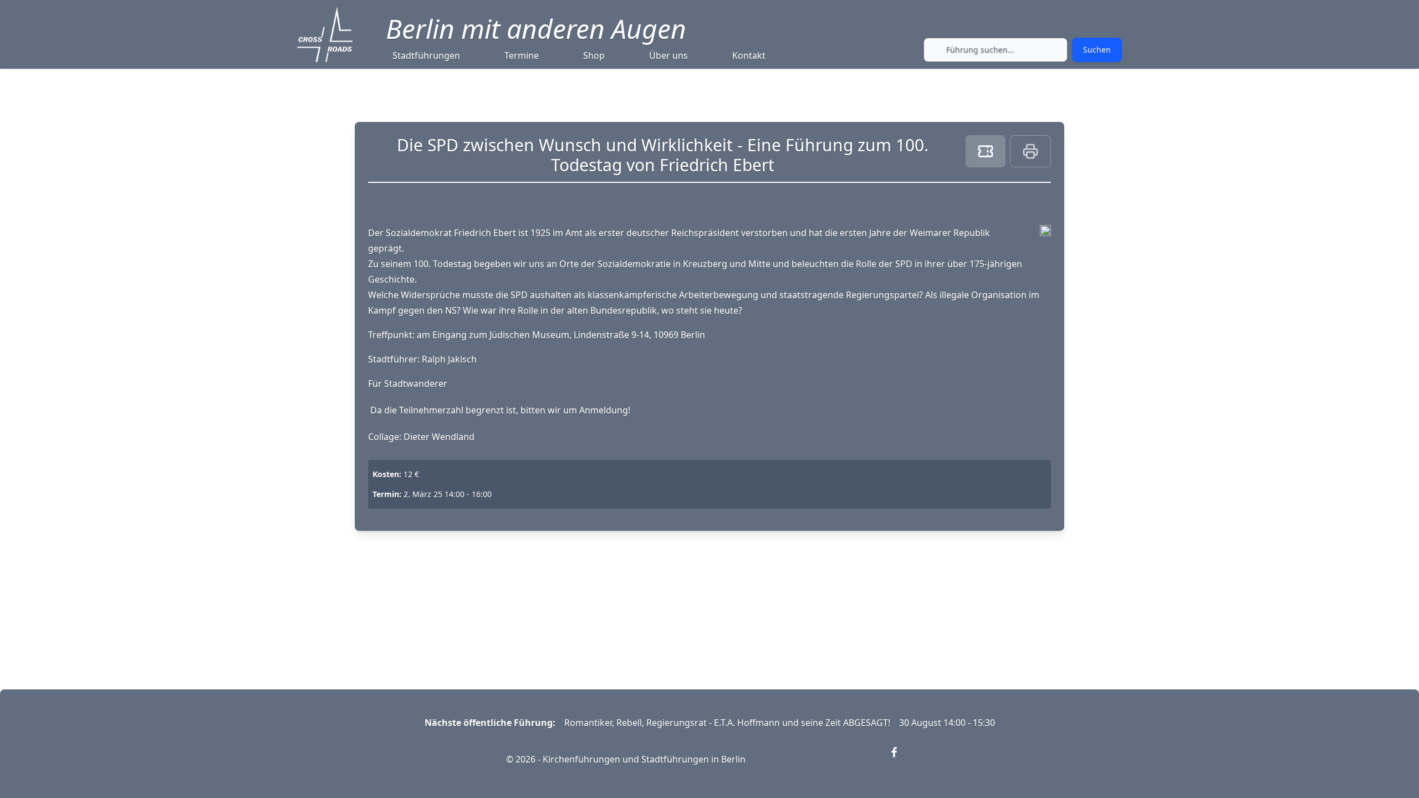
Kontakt (748, 55)
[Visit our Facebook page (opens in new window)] (901, 759)
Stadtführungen (426, 55)
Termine (521, 55)
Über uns (668, 55)
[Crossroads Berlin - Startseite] (325, 34)
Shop (594, 55)
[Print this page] (1030, 151)
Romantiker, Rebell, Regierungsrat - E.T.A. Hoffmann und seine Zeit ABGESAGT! (727, 723)
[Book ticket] (985, 151)
